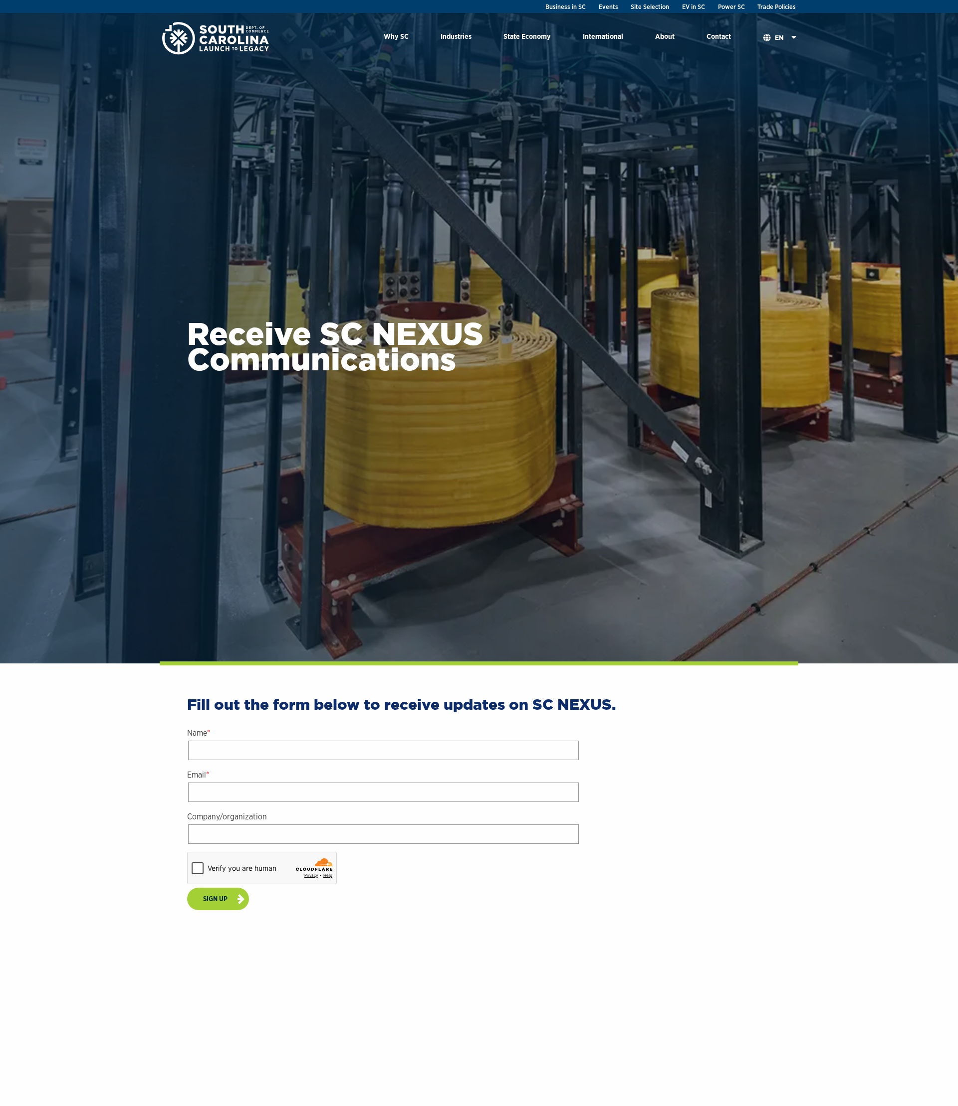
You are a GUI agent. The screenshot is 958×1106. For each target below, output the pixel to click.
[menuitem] (396, 38)
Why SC (396, 36)
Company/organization (227, 816)
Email (196, 775)
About (665, 36)
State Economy (527, 36)
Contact (719, 36)
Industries (456, 36)
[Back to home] (216, 37)
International (603, 36)
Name (197, 733)
